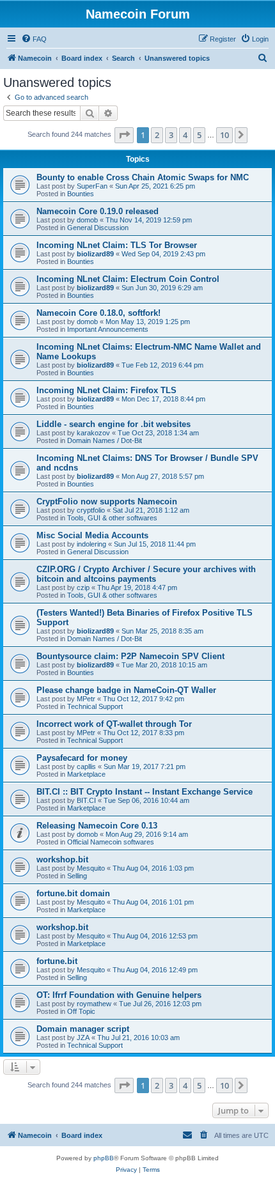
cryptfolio (91, 510)
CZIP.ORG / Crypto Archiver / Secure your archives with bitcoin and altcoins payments (146, 574)
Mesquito (91, 868)
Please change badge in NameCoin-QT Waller (126, 690)
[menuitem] (34, 39)
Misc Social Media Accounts (92, 535)
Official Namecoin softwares (110, 842)
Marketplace (86, 774)
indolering (91, 544)
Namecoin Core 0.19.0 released (97, 211)
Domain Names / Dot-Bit (104, 440)
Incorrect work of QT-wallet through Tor (114, 724)
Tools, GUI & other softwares (112, 518)
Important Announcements (107, 329)
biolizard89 (95, 254)
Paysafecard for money (81, 758)
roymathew (94, 1003)
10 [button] (224, 135)
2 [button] (157, 135)
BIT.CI (86, 800)
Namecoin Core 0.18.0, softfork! (98, 313)
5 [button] (199, 135)
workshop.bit (62, 859)
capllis (86, 766)
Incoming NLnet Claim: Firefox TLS (106, 390)
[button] (124, 135)
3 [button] (171, 135)
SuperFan (92, 186)
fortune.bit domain (73, 893)
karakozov (93, 433)
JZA (83, 1037)
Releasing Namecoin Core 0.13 (96, 825)
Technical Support (95, 706)
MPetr (86, 699)
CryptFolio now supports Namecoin (106, 501)
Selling (77, 876)
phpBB (103, 1158)
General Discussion (98, 227)
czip (83, 587)
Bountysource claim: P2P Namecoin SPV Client (130, 656)
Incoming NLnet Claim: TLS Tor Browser (116, 245)
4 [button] (185, 135)
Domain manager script (82, 1029)
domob (87, 220)
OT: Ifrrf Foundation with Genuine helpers (118, 995)
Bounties (80, 194)
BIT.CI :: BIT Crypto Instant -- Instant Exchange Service (144, 792)
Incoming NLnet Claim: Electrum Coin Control (127, 279)
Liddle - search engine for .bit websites (113, 424)
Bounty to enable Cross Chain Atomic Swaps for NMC (142, 177)
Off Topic (81, 1011)
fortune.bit (56, 961)
